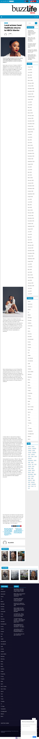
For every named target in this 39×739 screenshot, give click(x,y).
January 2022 (30, 215)
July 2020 (30, 264)
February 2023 (31, 180)
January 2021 (30, 247)
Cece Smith (12, 559)
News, (29, 385)
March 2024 (30, 145)
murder (29, 472)
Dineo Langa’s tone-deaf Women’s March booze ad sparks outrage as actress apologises (32, 57)
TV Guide (29, 428)
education (29, 458)
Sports (29, 412)
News (29, 382)
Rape (32, 478)
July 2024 (30, 134)
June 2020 (30, 266)
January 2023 (30, 183)
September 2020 (31, 258)
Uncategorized (31, 433)
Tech (29, 414)
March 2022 (30, 210)
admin (10, 33)
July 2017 (30, 291)
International (30, 358)
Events (29, 341)
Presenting (30, 393)
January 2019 (30, 283)
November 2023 (31, 156)
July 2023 (30, 166)
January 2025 (30, 118)
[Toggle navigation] (37, 17)
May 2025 (30, 107)
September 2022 (31, 193)
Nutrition (29, 387)
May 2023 (30, 172)
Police (29, 476)
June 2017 (30, 293)
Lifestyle (29, 368)
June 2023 (30, 169)
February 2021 (31, 245)
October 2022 (30, 191)
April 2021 (30, 239)
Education (30, 336)
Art (28, 312)
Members (30, 374)
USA (29, 488)
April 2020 (30, 272)
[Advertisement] (13, 85)
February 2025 (31, 115)
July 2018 (30, 288)
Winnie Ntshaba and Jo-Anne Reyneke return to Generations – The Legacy (19, 625)
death (32, 456)
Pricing (29, 395)
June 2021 (30, 234)
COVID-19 (32, 454)
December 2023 (31, 153)
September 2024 (31, 129)
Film (32, 464)
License (29, 366)
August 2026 (30, 66)
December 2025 (31, 88)
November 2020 (31, 253)
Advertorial (30, 304)
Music (29, 379)
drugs (36, 456)
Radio (29, 478)
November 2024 (31, 123)
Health (29, 355)
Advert (29, 301)
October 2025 (30, 93)
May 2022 (30, 204)
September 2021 (31, 226)
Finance (29, 347)
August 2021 (30, 229)
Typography (30, 431)
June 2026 (30, 72)
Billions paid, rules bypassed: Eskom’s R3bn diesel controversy (19, 595)
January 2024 (30, 150)
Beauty (29, 314)
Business (29, 320)
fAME (29, 462)
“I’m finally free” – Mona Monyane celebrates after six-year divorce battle (19, 615)
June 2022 (30, 201)
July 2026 (30, 69)
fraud (33, 466)
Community (30, 325)
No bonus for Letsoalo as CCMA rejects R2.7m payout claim (32, 51)
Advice (29, 309)
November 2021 (31, 220)
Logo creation (30, 371)
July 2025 (30, 102)
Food (29, 350)
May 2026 (30, 75)
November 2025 (31, 91)
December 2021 (31, 218)
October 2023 (30, 158)
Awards (29, 446)
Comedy (29, 452)
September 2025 (31, 96)
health (29, 468)
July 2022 (30, 199)
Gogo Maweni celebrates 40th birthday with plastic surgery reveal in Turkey (32, 33)
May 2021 (30, 237)
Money (33, 470)
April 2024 (30, 142)
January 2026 (30, 85)
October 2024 (30, 126)
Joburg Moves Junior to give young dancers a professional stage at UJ (18, 630)
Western (29, 436)
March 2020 (30, 274)
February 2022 (31, 212)
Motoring (29, 377)
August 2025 (30, 99)
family (32, 462)
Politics (29, 390)
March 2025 (30, 112)
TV (28, 425)
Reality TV (30, 480)
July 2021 (30, 231)
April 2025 (30, 110)
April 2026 (30, 77)
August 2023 (30, 164)
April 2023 (30, 174)
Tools (29, 417)
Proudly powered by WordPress (6, 731)
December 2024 (31, 120)
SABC (34, 480)
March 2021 (30, 242)
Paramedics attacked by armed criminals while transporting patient (18, 599)
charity (33, 450)
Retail (29, 401)
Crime (29, 328)
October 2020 (30, 256)
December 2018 (31, 285)
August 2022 (30, 196)
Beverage (30, 317)
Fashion (29, 344)
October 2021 (30, 223)
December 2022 (31, 185)
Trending (29, 422)
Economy (30, 333)
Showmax (32, 482)
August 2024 (30, 131)
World (29, 439)
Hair (29, 352)
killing (32, 468)
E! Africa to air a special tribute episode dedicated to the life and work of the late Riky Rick (18, 530)
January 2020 (30, 277)
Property (29, 398)
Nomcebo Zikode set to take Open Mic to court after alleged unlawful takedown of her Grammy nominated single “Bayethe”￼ (8, 531)
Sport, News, (30, 409)
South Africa (34, 484)
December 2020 (31, 250)
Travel (29, 420)
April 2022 (30, 207)
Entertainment (30, 339)
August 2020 (30, 261)
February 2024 (31, 147)
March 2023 (30, 177)
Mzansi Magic (30, 474)
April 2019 (30, 280)
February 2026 (31, 83)
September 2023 (31, 161)
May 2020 (30, 269)
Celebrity (29, 323)
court (29, 454)
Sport (29, 404)
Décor (29, 331)
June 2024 (30, 137)
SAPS (29, 482)
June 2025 (30, 104)
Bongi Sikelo (3, 559)
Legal (29, 363)
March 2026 (30, 80)
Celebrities (34, 448)
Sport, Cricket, (31, 406)
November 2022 (31, 188)
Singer (29, 484)
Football (29, 466)
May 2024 (30, 139)
